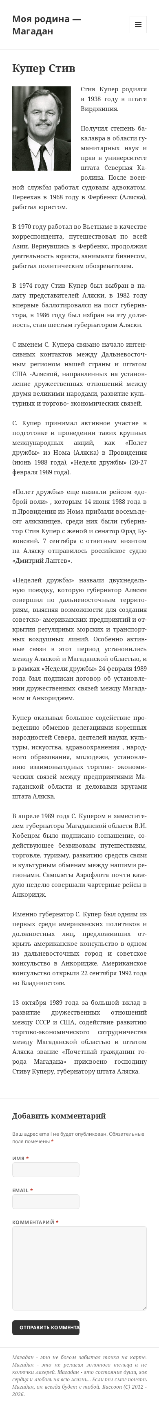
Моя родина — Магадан (46, 24)
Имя (20, 1158)
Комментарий (35, 1222)
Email (22, 1190)
